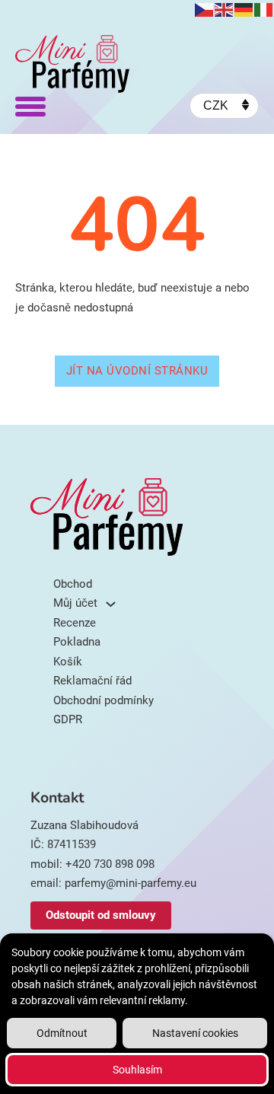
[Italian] (264, 9)
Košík (67, 661)
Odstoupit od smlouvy (101, 915)
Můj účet (75, 603)
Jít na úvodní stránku (137, 371)
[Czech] (205, 9)
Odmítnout (62, 1033)
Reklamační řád (92, 680)
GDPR (67, 719)
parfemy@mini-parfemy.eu (130, 883)
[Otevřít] (30, 106)
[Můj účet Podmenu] (110, 604)
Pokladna (76, 642)
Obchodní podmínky (103, 700)
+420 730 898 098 (110, 864)
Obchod (139, 410)
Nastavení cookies (195, 1033)
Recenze (74, 623)
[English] (224, 9)
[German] (244, 9)
